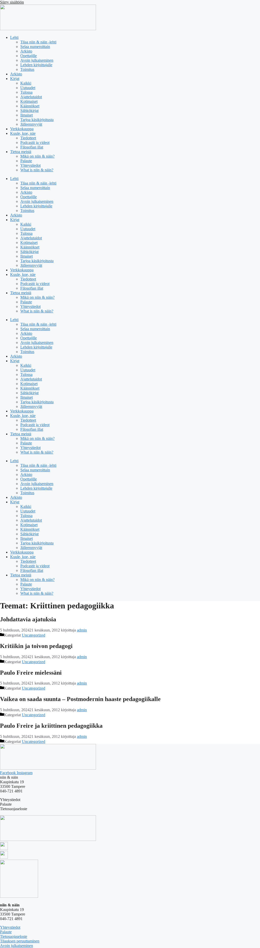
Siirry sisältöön (12, 2)
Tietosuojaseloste (13, 936)
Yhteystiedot (30, 165)
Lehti (14, 37)
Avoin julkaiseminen (36, 60)
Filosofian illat (31, 147)
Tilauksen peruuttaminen (19, 941)
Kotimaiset (29, 101)
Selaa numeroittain (35, 46)
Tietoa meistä (20, 151)
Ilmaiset (26, 115)
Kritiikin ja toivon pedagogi (36, 646)
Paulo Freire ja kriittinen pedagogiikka (51, 725)
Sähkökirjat (29, 110)
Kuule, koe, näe (23, 133)
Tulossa (26, 92)
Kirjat (14, 78)
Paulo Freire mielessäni (31, 672)
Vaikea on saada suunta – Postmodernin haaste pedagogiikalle (80, 699)
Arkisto (26, 51)
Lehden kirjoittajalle (36, 65)
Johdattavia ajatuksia (28, 619)
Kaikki (25, 83)
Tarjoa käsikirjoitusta (37, 120)
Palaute (26, 161)
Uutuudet (27, 88)
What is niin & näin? (36, 170)
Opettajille (28, 56)
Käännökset (29, 106)
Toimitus (27, 69)
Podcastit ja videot (35, 142)
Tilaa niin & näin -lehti (38, 42)
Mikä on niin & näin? (37, 156)
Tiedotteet (28, 138)
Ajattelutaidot (31, 97)
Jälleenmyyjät (31, 124)
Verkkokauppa (22, 129)
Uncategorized (33, 635)
